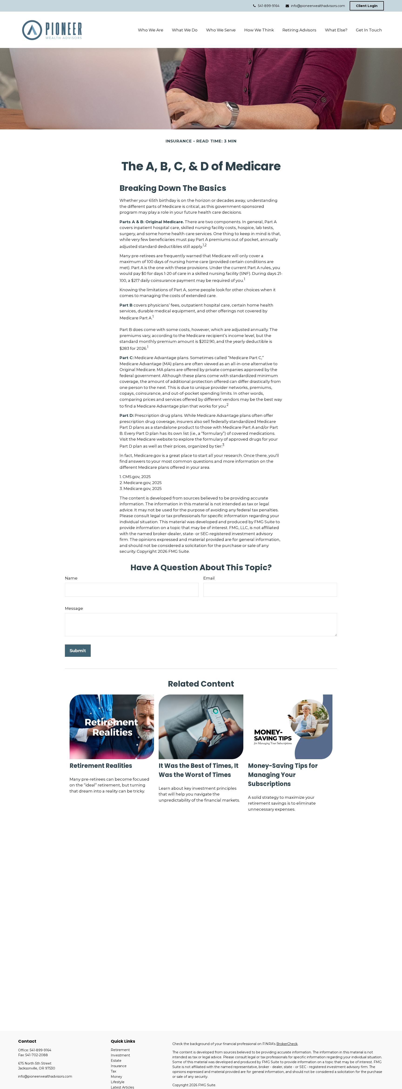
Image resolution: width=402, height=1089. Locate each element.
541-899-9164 (268, 6)
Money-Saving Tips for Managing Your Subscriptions (283, 775)
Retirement (120, 1050)
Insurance (119, 1066)
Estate (116, 1061)
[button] (150, 29)
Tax (113, 1071)
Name (71, 578)
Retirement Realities (101, 766)
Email (209, 578)
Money (116, 1077)
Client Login (367, 6)
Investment (120, 1055)
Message (74, 608)
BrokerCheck (287, 1044)
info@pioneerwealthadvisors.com (318, 6)
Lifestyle (117, 1082)
